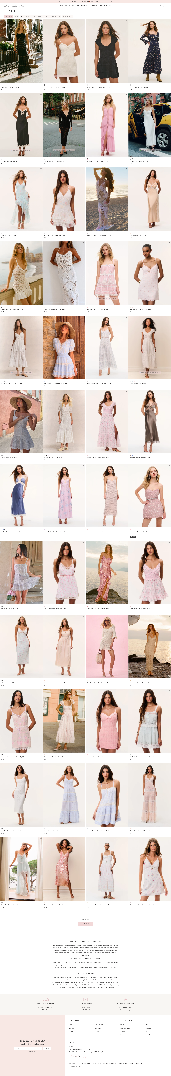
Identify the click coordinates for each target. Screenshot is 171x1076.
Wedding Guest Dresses (52, 16)
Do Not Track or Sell (111, 1063)
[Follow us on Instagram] (74, 1056)
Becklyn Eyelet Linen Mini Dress (140, 309)
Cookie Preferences (100, 1063)
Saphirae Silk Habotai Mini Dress (97, 309)
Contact (148, 1028)
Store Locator (99, 1024)
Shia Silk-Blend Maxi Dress (138, 235)
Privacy (78, 1063)
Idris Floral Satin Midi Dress (10, 683)
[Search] (157, 5)
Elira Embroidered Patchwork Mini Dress (143, 905)
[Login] (160, 5)
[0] (163, 6)
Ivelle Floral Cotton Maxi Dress (140, 87)
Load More (85, 924)
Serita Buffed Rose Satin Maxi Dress (55, 532)
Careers (97, 1031)
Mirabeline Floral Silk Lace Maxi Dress (99, 384)
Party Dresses (37, 16)
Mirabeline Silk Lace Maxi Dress (11, 87)
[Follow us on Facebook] (70, 1056)
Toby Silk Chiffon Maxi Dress (10, 905)
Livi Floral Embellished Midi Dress (98, 532)
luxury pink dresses (105, 977)
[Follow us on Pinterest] (79, 1056)
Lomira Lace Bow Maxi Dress (10, 161)
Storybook (71, 1028)
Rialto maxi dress (100, 950)
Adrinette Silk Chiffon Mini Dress (55, 235)
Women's (67, 5)
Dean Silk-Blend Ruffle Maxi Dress (98, 609)
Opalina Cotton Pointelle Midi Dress (13, 831)
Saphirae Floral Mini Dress (9, 609)
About (70, 1024)
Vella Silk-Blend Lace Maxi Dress (140, 458)
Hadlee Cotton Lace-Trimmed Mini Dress (143, 757)
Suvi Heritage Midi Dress (138, 384)
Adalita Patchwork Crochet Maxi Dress (99, 235)
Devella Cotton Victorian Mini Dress (56, 384)
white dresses (95, 980)
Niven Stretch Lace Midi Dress (54, 161)
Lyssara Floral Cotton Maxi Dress (54, 757)
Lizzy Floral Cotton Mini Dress (140, 609)
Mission (71, 1031)
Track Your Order (125, 1028)
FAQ (147, 1024)
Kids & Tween (75, 5)
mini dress (89, 965)
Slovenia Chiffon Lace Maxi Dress (97, 161)
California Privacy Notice (88, 1063)
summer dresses (91, 970)
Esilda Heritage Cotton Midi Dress (12, 384)
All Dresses (8, 16)
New (61, 5)
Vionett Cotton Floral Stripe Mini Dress (100, 831)
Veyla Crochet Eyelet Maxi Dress (54, 309)
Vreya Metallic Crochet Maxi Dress (141, 683)
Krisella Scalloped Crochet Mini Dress (99, 683)
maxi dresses (113, 950)
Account (122, 1024)
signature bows (114, 982)
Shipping (122, 1031)
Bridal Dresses (67, 16)
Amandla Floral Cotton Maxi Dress (98, 458)
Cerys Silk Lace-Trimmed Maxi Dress (56, 683)
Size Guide (149, 1031)
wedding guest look (59, 968)
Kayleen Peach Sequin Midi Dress (54, 905)
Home (83, 5)
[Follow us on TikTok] (84, 1056)
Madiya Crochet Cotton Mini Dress (12, 309)
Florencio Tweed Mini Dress (96, 757)
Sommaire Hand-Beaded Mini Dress (141, 532)
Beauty (88, 5)
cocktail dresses (79, 970)
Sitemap (132, 1063)
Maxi (28, 16)
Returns (122, 1035)
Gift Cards (149, 1035)
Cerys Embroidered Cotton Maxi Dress (99, 905)
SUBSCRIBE (47, 1048)
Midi (22, 16)
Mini (16, 16)
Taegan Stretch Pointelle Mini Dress (98, 87)
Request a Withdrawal (123, 1063)
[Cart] (166, 5)
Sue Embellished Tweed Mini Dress (55, 87)
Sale (110, 5)
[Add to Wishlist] (41, 21)
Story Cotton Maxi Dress (52, 831)
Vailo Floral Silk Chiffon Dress (10, 235)
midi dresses (65, 950)
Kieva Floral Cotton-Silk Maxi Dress (141, 831)
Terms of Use (72, 1063)
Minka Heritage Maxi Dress (53, 458)
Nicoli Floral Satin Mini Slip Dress (55, 609)
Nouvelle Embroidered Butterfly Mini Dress (15, 757)
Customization (103, 5)
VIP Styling (98, 1028)
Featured (94, 5)
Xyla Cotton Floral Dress (9, 458)
